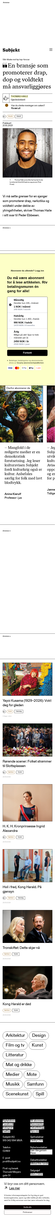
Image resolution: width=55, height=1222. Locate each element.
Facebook (8, 1124)
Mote (32, 1074)
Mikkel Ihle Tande (39, 1164)
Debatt (19, 116)
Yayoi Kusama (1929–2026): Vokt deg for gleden (27, 703)
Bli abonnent (37, 1121)
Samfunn (11, 772)
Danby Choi (36, 1141)
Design (39, 1035)
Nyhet (20, 772)
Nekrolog (19, 711)
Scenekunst (17, 1094)
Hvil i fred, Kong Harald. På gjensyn (22, 889)
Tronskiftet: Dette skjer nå (21, 948)
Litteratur (14, 1055)
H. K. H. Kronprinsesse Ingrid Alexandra (24, 829)
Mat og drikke (19, 1065)
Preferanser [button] (27, 1212)
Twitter (6, 1131)
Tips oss (34, 1131)
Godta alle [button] (27, 1207)
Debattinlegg (37, 1128)
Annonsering (37, 1124)
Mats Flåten (36, 1174)
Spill (40, 1094)
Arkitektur (15, 1035)
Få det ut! (15, 108)
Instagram (8, 1128)
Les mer (14, 1188)
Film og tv (15, 1045)
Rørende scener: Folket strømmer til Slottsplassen (27, 764)
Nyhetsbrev (9, 1121)
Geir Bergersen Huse (38, 1152)
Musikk (10, 116)
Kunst (10, 711)
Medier (12, 1074)
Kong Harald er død (17, 1004)
